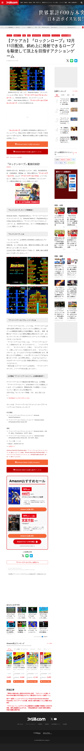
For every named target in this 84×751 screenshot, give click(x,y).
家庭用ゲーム (30, 27)
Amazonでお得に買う (27, 509)
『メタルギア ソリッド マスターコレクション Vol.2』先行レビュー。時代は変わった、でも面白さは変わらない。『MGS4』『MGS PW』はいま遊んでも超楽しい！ (59, 313)
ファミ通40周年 (74, 235)
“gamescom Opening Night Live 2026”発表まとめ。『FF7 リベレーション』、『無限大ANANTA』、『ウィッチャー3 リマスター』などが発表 (65, 139)
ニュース (61, 2)
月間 (73, 95)
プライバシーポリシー (31, 724)
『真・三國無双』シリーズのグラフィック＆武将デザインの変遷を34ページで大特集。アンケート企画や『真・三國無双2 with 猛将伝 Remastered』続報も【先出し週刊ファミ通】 (65, 130)
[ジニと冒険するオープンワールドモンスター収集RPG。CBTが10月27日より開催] (60, 210)
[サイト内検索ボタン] (81, 2)
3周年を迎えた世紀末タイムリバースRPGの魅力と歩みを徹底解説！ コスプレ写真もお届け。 (59, 242)
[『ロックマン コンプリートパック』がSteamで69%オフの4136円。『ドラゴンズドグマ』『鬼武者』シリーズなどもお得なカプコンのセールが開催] (74, 119)
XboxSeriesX (71, 163)
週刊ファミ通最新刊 (63, 172)
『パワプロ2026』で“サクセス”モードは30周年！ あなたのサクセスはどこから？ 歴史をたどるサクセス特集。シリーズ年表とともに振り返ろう (72, 313)
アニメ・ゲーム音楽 (49, 649)
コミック (32, 649)
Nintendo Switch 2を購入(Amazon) (28, 144)
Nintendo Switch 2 (72, 27)
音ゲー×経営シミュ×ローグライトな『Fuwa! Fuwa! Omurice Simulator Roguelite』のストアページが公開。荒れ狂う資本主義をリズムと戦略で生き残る (29, 701)
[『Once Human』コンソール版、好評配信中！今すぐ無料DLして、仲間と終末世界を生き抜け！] (72, 210)
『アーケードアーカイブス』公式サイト (27, 562)
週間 (68, 95)
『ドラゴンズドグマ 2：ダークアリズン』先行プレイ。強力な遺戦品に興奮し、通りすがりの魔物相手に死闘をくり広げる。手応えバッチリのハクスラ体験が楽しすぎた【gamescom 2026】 (64, 101)
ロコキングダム (61, 213)
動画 (66, 2)
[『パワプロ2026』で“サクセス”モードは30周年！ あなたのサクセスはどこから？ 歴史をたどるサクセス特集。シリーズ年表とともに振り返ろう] (72, 304)
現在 (57, 95)
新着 (22, 2)
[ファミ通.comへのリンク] (11, 2)
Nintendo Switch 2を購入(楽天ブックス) (28, 152)
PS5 (34, 2)
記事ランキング (60, 91)
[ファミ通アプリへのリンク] (37, 733)
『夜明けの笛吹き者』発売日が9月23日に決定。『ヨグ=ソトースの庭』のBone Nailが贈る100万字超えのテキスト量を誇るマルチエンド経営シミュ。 (29, 694)
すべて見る (49, 643)
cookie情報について (55, 724)
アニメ (39, 649)
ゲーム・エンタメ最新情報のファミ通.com (10, 27)
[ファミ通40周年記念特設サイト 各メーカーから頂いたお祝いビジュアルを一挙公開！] (72, 233)
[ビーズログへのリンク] (47, 733)
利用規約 (40, 724)
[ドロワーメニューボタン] (2, 2)
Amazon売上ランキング (15, 643)
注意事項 (47, 724)
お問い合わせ (20, 724)
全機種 (57, 159)
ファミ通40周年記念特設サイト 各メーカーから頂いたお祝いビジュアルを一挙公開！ (72, 242)
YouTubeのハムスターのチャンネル (19, 398)
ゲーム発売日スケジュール (64, 153)
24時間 (62, 95)
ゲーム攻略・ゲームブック (21, 649)
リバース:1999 (61, 235)
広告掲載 (65, 724)
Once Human (74, 213)
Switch (30, 2)
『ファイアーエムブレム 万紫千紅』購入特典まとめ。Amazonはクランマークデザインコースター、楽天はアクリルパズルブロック (72, 270)
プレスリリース (62, 27)
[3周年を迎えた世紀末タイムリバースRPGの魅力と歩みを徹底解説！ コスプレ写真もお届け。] (60, 233)
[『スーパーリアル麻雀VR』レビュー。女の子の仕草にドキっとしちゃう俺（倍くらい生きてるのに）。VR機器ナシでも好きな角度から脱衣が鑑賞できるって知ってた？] (74, 110)
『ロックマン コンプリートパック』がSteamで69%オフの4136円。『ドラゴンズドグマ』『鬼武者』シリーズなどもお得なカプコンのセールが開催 (64, 120)
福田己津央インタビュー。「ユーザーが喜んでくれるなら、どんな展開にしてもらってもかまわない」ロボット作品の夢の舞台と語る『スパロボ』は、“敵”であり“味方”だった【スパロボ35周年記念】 (59, 270)
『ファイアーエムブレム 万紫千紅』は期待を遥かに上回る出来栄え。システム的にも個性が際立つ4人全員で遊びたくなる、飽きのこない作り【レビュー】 (72, 291)
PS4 (39, 27)
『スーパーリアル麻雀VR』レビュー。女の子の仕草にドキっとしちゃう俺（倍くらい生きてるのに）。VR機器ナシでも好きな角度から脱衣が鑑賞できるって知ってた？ (64, 111)
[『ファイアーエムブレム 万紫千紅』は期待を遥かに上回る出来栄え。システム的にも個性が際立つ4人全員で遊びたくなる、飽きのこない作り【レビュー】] (72, 283)
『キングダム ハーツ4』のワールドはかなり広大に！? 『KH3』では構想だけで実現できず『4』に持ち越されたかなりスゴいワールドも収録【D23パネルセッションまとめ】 (60, 291)
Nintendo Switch (45, 27)
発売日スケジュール (47, 2)
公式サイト (12, 446)
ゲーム (9, 649)
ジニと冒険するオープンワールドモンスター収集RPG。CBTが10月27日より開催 (59, 220)
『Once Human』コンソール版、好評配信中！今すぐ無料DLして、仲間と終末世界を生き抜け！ (72, 220)
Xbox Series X (54, 27)
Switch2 (26, 2)
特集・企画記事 (72, 2)
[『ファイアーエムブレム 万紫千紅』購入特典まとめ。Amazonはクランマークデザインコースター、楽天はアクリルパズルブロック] (72, 261)
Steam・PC (63, 163)
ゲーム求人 (55, 2)
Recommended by (38, 636)
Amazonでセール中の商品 (27, 542)
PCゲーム (38, 2)
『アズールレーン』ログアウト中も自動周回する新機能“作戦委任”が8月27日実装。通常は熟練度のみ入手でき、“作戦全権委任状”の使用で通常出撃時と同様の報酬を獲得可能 (29, 708)
